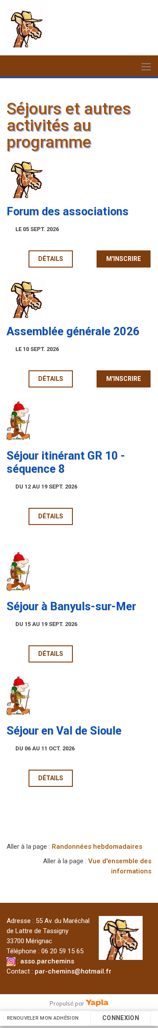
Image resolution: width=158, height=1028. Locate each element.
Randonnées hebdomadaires (97, 847)
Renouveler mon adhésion (43, 1018)
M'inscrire (123, 258)
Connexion (120, 1017)
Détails (50, 258)
